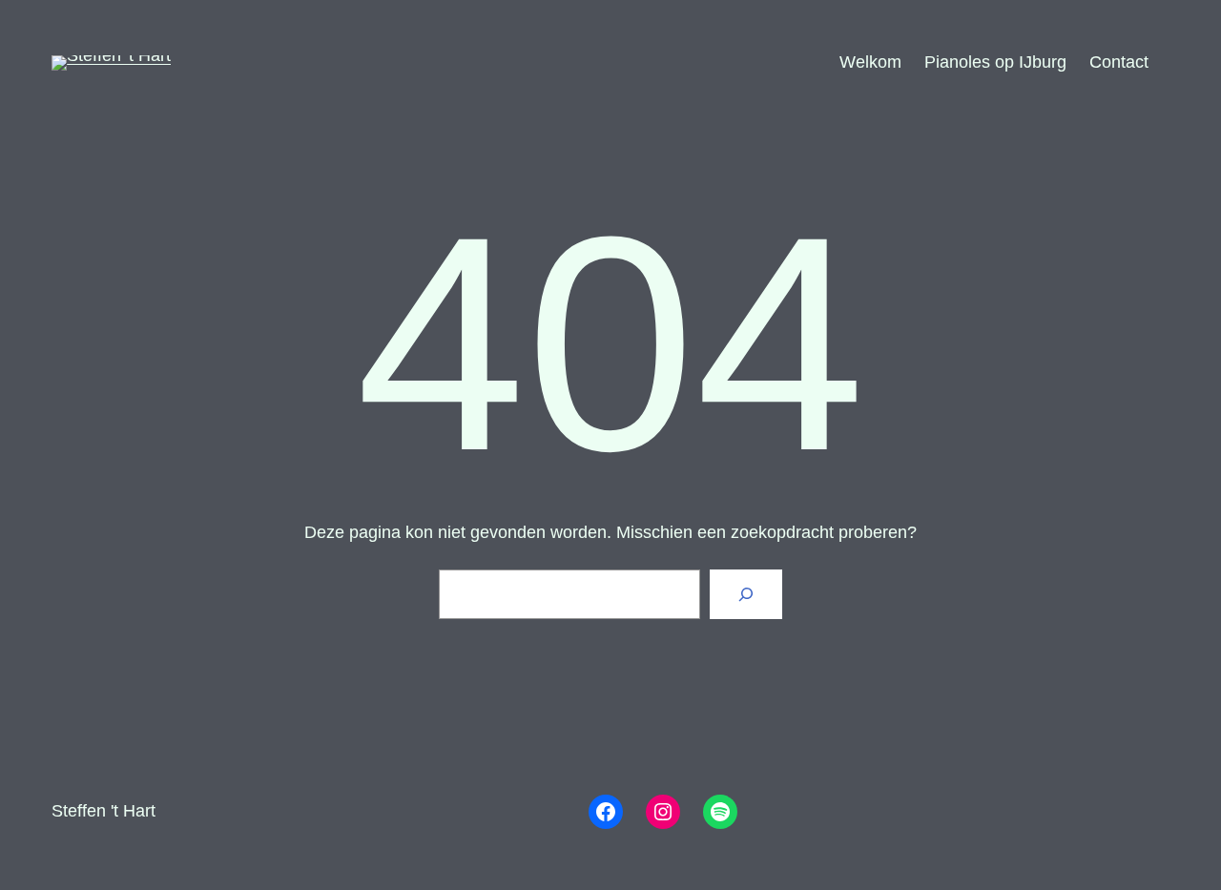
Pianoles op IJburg (995, 62)
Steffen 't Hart (103, 810)
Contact (1119, 62)
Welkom (870, 62)
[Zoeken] (746, 594)
